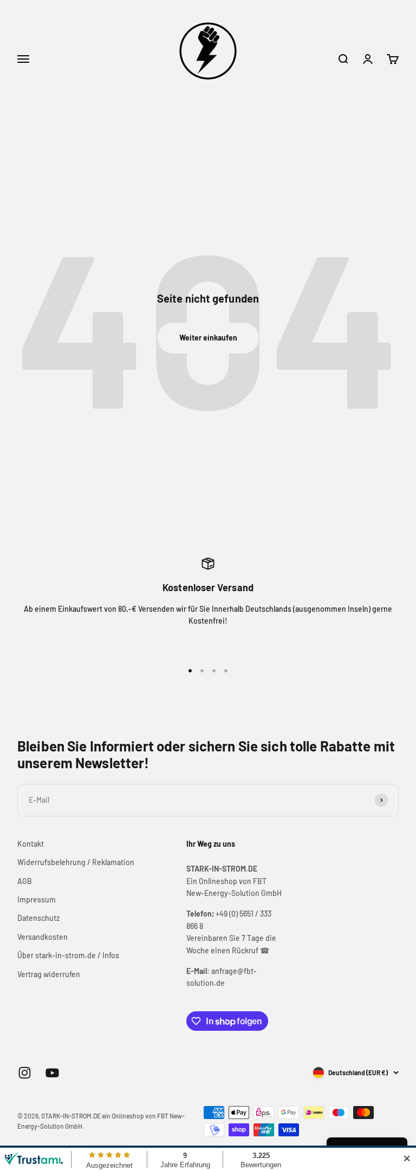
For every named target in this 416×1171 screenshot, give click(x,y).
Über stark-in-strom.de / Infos (68, 955)
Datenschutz (38, 918)
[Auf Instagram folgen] (24, 1072)
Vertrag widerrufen (48, 974)
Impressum (36, 899)
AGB (24, 881)
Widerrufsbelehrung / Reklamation (75, 862)
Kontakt (30, 843)
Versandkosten (42, 936)
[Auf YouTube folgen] (52, 1072)
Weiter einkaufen (208, 337)
